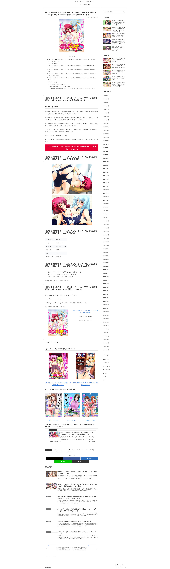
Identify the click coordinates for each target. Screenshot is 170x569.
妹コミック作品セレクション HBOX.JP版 (60, 86)
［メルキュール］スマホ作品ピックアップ (60, 84)
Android (55, 449)
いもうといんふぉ (52, 82)
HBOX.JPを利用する (55, 63)
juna (59, 449)
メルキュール (82, 449)
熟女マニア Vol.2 (53, 420)
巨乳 (92, 449)
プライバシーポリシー (120, 564)
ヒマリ (77, 449)
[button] (80, 461)
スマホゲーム (49, 449)
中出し (88, 449)
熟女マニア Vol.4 (90, 420)
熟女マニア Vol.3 (71, 420)
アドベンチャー (65, 449)
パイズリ (72, 449)
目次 (70, 56)
